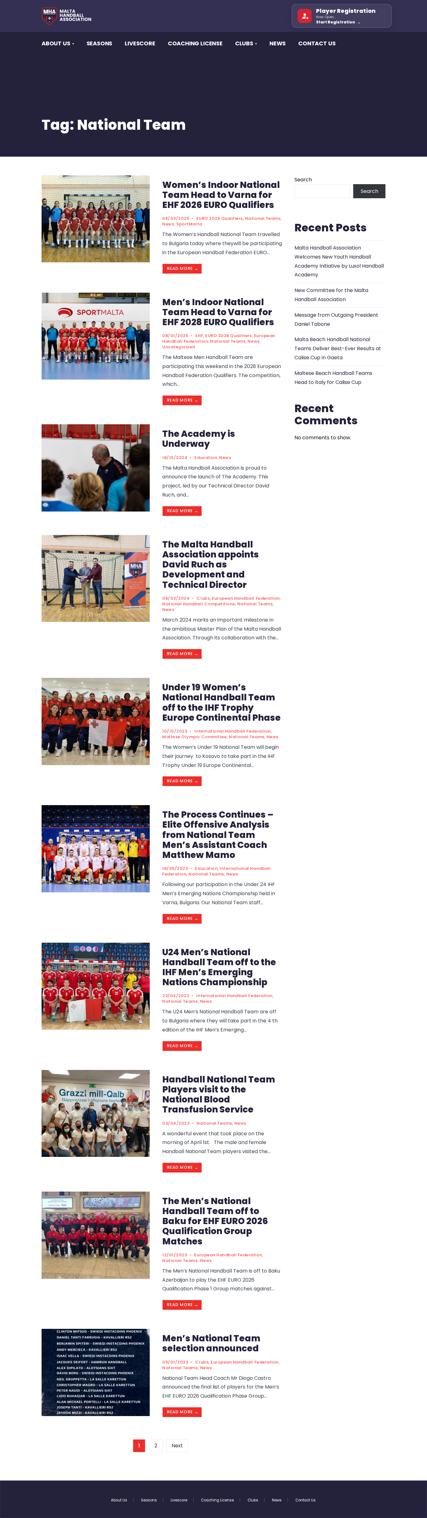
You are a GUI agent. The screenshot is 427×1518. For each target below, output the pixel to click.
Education (205, 458)
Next (177, 1445)
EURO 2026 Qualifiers (219, 218)
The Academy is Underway (198, 439)
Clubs (203, 598)
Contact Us (316, 43)
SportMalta (189, 224)
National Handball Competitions (198, 604)
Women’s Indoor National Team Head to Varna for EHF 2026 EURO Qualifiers (221, 195)
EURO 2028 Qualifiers (228, 336)
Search (303, 179)
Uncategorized (178, 347)
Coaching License (195, 43)
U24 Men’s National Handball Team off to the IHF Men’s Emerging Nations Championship (219, 967)
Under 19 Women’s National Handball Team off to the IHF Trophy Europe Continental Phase (221, 702)
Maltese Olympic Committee (194, 737)
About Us (56, 43)
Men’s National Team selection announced (211, 1343)
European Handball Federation (246, 598)
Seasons (100, 43)
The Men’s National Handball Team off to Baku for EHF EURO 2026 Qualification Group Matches (215, 1221)
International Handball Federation (232, 731)
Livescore (140, 43)
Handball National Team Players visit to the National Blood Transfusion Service (218, 1094)
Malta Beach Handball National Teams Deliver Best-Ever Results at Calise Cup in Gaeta (337, 348)
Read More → (182, 268)
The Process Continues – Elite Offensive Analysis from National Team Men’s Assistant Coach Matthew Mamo (218, 835)
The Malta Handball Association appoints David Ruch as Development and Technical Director (210, 564)
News (277, 43)
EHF (199, 336)
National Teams (262, 218)
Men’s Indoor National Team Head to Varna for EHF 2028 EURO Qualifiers (218, 312)
